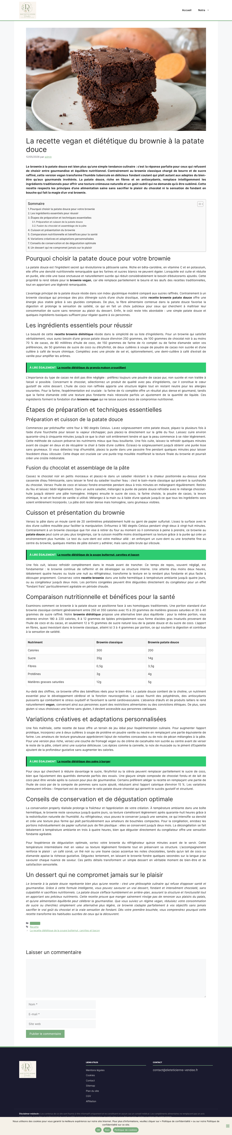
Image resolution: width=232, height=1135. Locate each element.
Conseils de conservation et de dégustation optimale (63, 243)
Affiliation (91, 1101)
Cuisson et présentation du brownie (53, 230)
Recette (34, 926)
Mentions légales (95, 1070)
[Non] (227, 1126)
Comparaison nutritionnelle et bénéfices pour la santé (64, 234)
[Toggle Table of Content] (198, 204)
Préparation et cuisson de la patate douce (59, 222)
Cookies (90, 1075)
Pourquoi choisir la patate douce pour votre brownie (62, 209)
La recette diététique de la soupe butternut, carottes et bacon (65, 930)
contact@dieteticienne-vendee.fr (175, 1070)
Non (107, 1130)
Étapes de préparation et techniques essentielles (61, 217)
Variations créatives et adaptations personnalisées (62, 238)
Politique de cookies (126, 1130)
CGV (88, 1096)
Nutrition (35, 923)
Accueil (186, 10)
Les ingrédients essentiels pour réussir (54, 213)
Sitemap (90, 1085)
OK (98, 1130)
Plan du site (92, 1090)
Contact (90, 1080)
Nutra (201, 10)
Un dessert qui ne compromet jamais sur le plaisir (61, 247)
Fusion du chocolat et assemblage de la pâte (61, 225)
